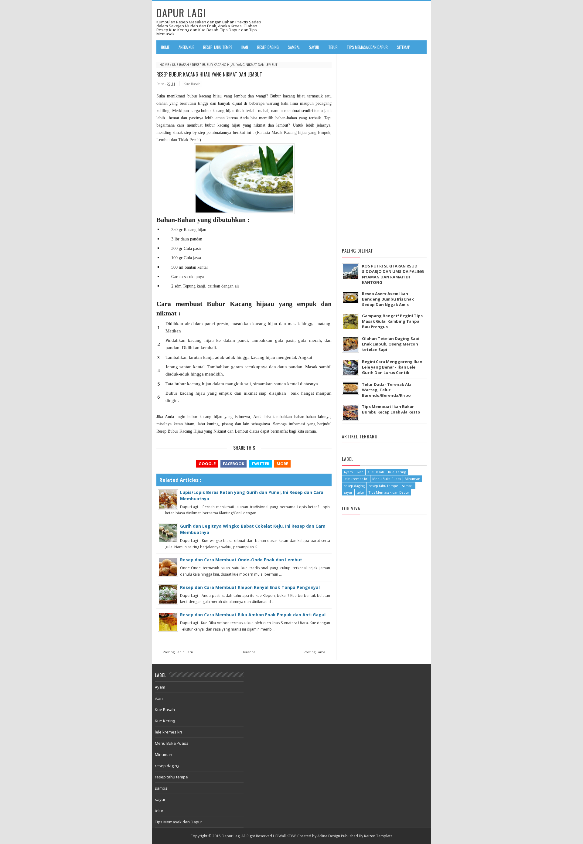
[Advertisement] (387, 148)
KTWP (291, 836)
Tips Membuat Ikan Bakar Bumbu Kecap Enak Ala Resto (391, 409)
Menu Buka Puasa (386, 478)
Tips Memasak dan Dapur (388, 492)
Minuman (412, 478)
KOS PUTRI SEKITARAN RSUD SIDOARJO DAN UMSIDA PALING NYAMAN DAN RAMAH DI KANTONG (393, 274)
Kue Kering (397, 472)
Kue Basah (180, 65)
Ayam (348, 472)
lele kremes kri (356, 478)
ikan (360, 472)
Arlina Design (328, 836)
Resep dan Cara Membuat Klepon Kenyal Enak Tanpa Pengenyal (250, 587)
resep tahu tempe (383, 485)
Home (165, 47)
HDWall (279, 836)
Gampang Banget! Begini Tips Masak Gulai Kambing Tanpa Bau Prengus (392, 321)
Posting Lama (314, 652)
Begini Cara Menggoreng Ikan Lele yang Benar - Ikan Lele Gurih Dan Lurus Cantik (392, 367)
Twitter (260, 463)
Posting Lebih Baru (178, 652)
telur (360, 492)
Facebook (233, 463)
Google (207, 463)
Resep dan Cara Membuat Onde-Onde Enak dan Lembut (241, 560)
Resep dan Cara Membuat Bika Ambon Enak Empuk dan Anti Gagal (253, 615)
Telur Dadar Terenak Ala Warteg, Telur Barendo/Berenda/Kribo (386, 390)
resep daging (354, 485)
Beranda (248, 652)
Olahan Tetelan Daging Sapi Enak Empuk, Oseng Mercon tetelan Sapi (390, 344)
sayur (348, 492)
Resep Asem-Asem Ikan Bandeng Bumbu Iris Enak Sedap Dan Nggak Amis (388, 299)
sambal (408, 485)
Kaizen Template (378, 836)
